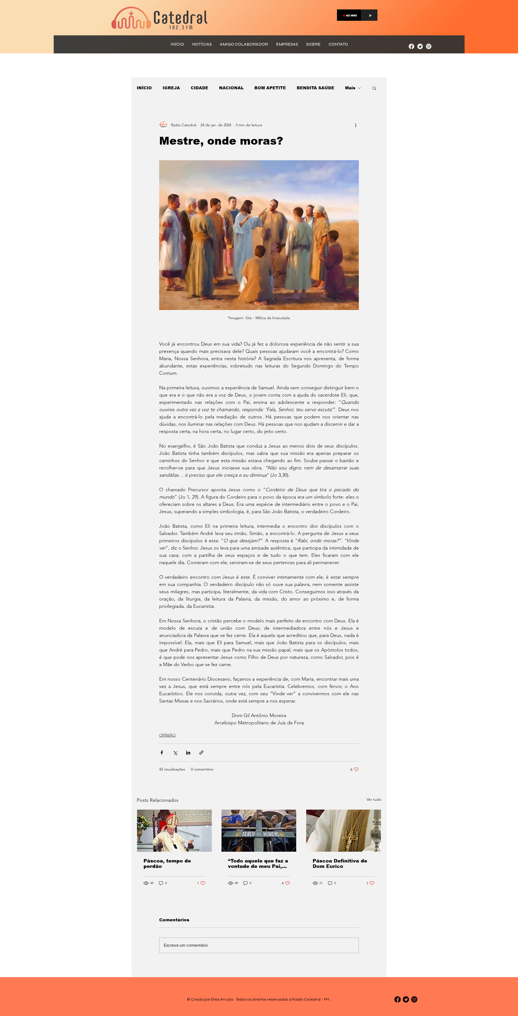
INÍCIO (144, 88)
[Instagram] (428, 46)
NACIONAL (231, 88)
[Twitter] (420, 46)
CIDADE (199, 88)
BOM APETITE (270, 88)
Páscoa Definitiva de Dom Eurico (340, 863)
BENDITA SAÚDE (315, 88)
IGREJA (171, 88)
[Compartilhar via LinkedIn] (188, 752)
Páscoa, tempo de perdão (167, 863)
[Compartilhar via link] (201, 752)
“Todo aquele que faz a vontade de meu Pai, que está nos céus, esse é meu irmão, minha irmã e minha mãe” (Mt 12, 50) (258, 863)
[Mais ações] (355, 125)
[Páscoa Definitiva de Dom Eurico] (343, 831)
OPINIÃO (167, 735)
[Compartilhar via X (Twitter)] (175, 752)
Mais (350, 88)
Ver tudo (374, 799)
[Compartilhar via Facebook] (161, 752)
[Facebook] (411, 46)
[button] (374, 88)
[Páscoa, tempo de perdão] (174, 831)
